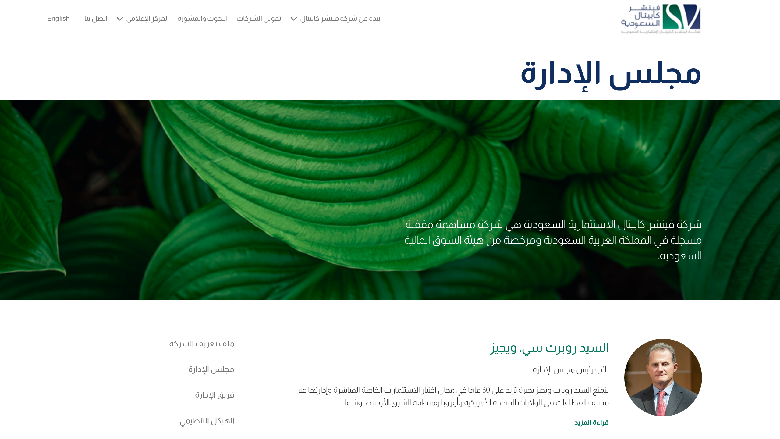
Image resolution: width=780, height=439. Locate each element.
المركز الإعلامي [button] (147, 18)
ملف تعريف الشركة (201, 343)
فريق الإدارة (214, 394)
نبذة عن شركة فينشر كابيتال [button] (340, 18)
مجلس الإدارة (211, 369)
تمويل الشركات (258, 18)
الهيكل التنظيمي (206, 420)
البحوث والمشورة (202, 18)
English (58, 18)
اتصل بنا (95, 18)
